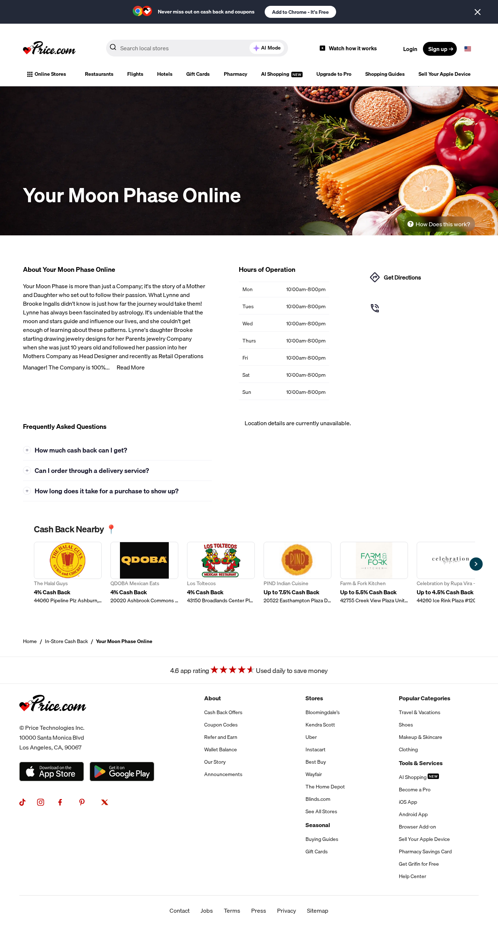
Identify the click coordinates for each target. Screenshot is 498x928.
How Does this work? (443, 224)
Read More (131, 367)
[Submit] (113, 48)
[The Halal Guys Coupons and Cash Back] (68, 573)
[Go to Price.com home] (49, 48)
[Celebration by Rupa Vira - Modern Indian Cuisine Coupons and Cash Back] (451, 573)
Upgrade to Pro (333, 74)
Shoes (406, 725)
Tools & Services (421, 763)
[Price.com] (52, 718)
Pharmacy (235, 74)
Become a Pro (415, 790)
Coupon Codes (221, 725)
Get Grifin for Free (419, 864)
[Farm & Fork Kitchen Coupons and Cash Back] (374, 573)
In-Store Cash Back (66, 641)
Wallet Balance (220, 749)
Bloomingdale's (323, 712)
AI (271, 48)
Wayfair (314, 774)
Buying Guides (322, 839)
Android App (413, 814)
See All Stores (321, 811)
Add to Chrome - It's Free (300, 12)
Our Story (215, 762)
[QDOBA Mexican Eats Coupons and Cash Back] (144, 573)
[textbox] (467, 49)
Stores (314, 698)
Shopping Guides (385, 74)
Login (410, 48)
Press (258, 910)
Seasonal (318, 825)
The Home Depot (325, 787)
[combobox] (197, 48)
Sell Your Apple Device (445, 74)
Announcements (223, 774)
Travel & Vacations (419, 712)
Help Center (412, 876)
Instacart (316, 749)
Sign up (437, 48)
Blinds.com (318, 799)
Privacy (286, 910)
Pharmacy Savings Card (425, 851)
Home (30, 641)
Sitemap (317, 910)
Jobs (207, 910)
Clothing (408, 749)
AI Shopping (275, 74)
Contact (180, 910)
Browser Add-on (417, 827)
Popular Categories (424, 698)
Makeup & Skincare (420, 737)
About (212, 698)
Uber (311, 737)
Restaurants (99, 74)
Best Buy (316, 762)
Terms (232, 910)
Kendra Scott (320, 725)
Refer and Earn (220, 737)
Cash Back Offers (223, 712)
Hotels (164, 74)
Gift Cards (198, 74)
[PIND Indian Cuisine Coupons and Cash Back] (297, 573)
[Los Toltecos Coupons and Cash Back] (221, 573)
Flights (135, 74)
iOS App (408, 802)
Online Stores (50, 74)
